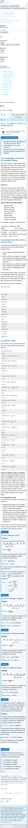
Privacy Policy (4, 819)
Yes (3, 801)
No (8, 801)
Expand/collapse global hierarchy (2, 120)
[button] (5, 92)
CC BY (21, 779)
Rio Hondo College (6, 134)
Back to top (3, 788)
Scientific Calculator (7, 82)
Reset (2, 42)
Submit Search (4, 32)
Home (7, 120)
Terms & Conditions (12, 819)
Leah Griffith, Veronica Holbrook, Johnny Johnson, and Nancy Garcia (13, 782)
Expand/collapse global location (26, 119)
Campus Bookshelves (19, 120)
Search (3, 826)
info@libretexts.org (6, 822)
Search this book (4, 27)
